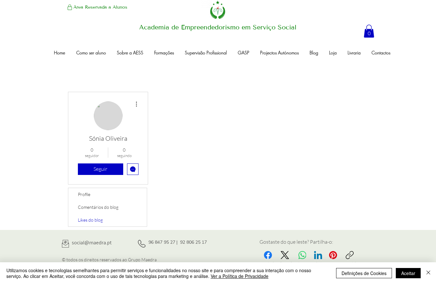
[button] (369, 31)
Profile (84, 194)
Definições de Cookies (364, 273)
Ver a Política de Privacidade (239, 276)
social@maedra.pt (92, 242)
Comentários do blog (98, 207)
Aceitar (408, 273)
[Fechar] (428, 273)
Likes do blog (90, 220)
